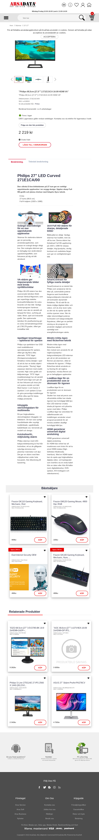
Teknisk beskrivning (38, 162)
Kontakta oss (16, 737)
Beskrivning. (17, 162)
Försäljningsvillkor (78, 805)
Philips (37, 104)
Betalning (78, 818)
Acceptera (49, 37)
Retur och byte (79, 814)
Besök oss (49, 818)
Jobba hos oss (49, 809)
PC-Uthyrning (82, 737)
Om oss (49, 798)
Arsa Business (20, 814)
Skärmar (18, 25)
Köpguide (79, 798)
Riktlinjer (49, 814)
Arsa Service (20, 805)
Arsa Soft (20, 809)
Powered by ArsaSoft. (74, 835)
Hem (11, 25)
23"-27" (26, 25)
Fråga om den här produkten (32, 125)
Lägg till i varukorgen (35, 145)
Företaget (20, 798)
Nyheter (49, 737)
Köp (40, 540)
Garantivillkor (78, 809)
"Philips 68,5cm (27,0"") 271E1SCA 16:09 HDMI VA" (44, 91)
